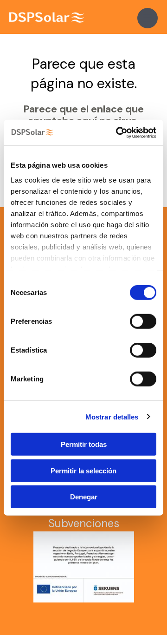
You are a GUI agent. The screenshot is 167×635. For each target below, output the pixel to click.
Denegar (83, 497)
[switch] (143, 321)
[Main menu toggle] (147, 18)
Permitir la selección (83, 470)
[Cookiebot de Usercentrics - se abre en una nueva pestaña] (117, 132)
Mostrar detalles (112, 416)
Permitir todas (84, 444)
